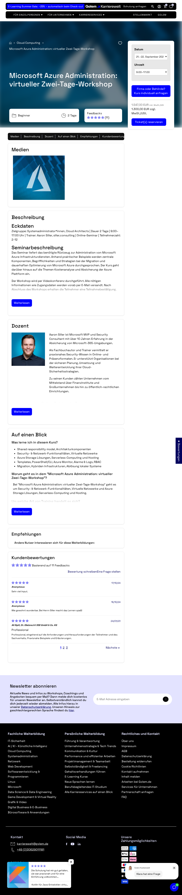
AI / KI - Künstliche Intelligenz (27, 746)
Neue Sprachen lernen (80, 782)
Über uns (128, 741)
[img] (20, 583)
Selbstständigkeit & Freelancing (86, 766)
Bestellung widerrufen (137, 761)
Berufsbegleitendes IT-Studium (86, 787)
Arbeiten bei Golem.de (136, 782)
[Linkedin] (79, 844)
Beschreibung (32, 136)
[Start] (10, 43)
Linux (11, 782)
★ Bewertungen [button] (179, 450)
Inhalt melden (131, 776)
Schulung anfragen (134, 6)
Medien (14, 136)
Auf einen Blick (67, 136)
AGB (124, 751)
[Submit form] (165, 699)
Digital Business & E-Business (27, 807)
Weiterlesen (22, 303)
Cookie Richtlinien (134, 766)
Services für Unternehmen (139, 787)
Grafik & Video (17, 802)
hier (71, 710)
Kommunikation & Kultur (81, 751)
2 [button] (64, 647)
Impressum (129, 746)
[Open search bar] (152, 6)
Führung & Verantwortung (82, 741)
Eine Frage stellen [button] (109, 571)
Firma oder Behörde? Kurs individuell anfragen (151, 91)
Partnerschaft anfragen (138, 792)
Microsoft (14, 787)
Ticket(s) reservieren (149, 122)
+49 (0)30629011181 (30, 849)
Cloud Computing (28, 43)
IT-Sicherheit (16, 741)
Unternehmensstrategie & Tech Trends (90, 746)
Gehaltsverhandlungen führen (85, 771)
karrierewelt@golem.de (32, 844)
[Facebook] (66, 844)
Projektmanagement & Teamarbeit (87, 761)
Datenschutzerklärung (36, 707)
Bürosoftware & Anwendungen (28, 812)
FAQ (124, 797)
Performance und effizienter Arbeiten (90, 756)
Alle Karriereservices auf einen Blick (89, 792)
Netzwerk (14, 761)
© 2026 (26, 862)
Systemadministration (23, 756)
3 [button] (67, 647)
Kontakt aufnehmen (135, 771)
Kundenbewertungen (115, 136)
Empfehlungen (89, 136)
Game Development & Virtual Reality (32, 797)
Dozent (49, 136)
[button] (159, 6)
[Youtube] (72, 844)
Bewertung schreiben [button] (82, 571)
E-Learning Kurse (76, 776)
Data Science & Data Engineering (30, 792)
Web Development (20, 766)
